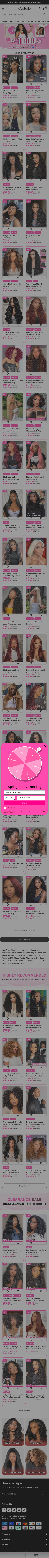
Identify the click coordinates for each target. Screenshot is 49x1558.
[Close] (45, 745)
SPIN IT (24, 803)
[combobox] (9, 798)
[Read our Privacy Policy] (44, 811)
